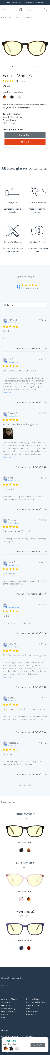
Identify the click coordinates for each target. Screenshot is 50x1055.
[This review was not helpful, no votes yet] (45, 348)
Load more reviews (25, 785)
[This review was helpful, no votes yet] (40, 348)
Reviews (4, 1014)
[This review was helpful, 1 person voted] (40, 402)
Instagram (30, 1036)
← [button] (11, 842)
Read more (7, 392)
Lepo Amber (13, 17)
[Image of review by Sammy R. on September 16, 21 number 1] (8, 433)
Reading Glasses (33, 1005)
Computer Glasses (9, 999)
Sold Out (25, 135)
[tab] (22, 958)
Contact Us (31, 1014)
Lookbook (5, 1005)
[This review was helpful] (40, 467)
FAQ (28, 1008)
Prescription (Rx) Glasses (36, 1002)
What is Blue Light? (9, 1008)
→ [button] (38, 842)
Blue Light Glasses (34, 999)
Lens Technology (8, 1011)
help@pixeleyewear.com (12, 1036)
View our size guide (11, 147)
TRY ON (25, 142)
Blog (3, 1017)
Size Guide (5, 1002)
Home (3, 17)
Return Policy (32, 1011)
